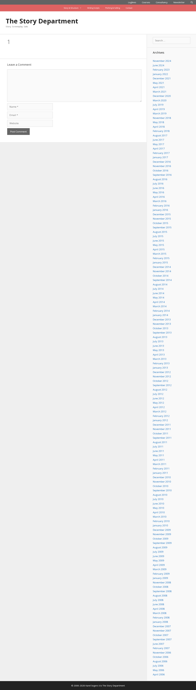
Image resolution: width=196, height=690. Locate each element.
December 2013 (162, 319)
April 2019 (159, 109)
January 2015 (160, 262)
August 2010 (160, 494)
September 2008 (162, 591)
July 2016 (158, 183)
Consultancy (162, 2)
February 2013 (161, 363)
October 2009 (160, 538)
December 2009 (162, 530)
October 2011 (160, 433)
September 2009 (162, 543)
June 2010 (158, 503)
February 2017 (161, 153)
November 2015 (162, 218)
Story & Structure (71, 8)
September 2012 (162, 385)
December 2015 (162, 214)
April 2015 (159, 249)
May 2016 (158, 192)
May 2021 (158, 82)
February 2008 (161, 617)
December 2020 (162, 96)
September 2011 (162, 437)
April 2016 (159, 196)
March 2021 (159, 91)
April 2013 (159, 354)
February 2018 (161, 131)
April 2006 (159, 674)
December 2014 (162, 267)
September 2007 (162, 639)
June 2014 (158, 293)
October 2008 (160, 586)
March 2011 (159, 464)
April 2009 (159, 565)
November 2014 (162, 271)
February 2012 (161, 416)
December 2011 (162, 424)
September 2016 (162, 174)
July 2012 (158, 394)
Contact (129, 8)
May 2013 (158, 350)
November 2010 (162, 481)
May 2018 (158, 122)
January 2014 (160, 315)
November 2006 (162, 652)
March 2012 (159, 411)
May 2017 (158, 144)
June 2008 (158, 604)
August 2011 (160, 442)
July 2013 (158, 341)
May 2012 (158, 402)
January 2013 (160, 367)
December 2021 (162, 78)
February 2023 (161, 69)
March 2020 (159, 100)
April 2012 (159, 407)
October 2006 (160, 657)
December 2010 (162, 477)
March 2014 (159, 306)
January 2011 (160, 472)
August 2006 (160, 661)
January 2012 (160, 420)
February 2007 (161, 648)
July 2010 (158, 499)
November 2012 (162, 376)
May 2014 (158, 297)
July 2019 (158, 104)
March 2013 (159, 359)
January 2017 (160, 157)
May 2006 (158, 670)
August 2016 (160, 179)
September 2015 (162, 227)
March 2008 (159, 613)
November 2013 (162, 323)
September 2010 (162, 490)
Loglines (132, 2)
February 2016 (161, 205)
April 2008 (159, 608)
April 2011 (159, 459)
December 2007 (162, 626)
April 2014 (159, 302)
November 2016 (162, 166)
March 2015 (159, 253)
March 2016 (159, 201)
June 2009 (158, 556)
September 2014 (162, 280)
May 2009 (158, 560)
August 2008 (160, 595)
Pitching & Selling (112, 8)
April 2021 (159, 87)
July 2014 (158, 288)
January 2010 (160, 525)
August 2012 (160, 389)
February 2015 (161, 258)
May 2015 (158, 245)
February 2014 (161, 310)
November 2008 (162, 582)
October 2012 (160, 381)
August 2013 (160, 337)
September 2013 (162, 332)
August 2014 (160, 284)
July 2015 (158, 236)
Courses (146, 2)
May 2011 (158, 455)
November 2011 (162, 429)
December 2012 (162, 372)
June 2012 (158, 398)
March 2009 (159, 569)
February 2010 (161, 521)
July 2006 (158, 665)
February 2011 (161, 468)
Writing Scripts (93, 8)
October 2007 (160, 635)
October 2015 (160, 223)
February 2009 (161, 573)
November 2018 (162, 118)
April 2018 (159, 126)
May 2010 (158, 508)
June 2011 (158, 451)
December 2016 (162, 161)
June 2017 (158, 139)
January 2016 (160, 210)
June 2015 (158, 240)
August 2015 (160, 231)
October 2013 (160, 328)
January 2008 (160, 621)
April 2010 (159, 512)
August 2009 (160, 547)
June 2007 (158, 643)
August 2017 (160, 135)
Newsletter (179, 2)
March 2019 (159, 113)
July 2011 (158, 446)
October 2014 (160, 275)
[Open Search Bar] (192, 2)
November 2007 (162, 630)
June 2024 (158, 65)
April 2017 (159, 148)
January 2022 (160, 74)
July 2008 (158, 600)
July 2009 (158, 551)
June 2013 (158, 345)
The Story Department (42, 21)
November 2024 (162, 61)
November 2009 (162, 534)
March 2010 (159, 516)
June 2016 (158, 188)
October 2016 (160, 170)
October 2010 (160, 486)
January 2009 (160, 578)
